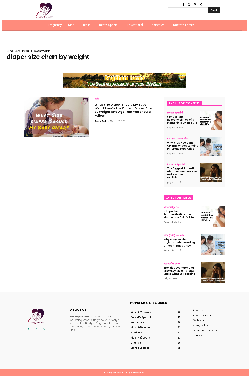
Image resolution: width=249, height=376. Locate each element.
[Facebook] (183, 5)
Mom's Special (175, 112)
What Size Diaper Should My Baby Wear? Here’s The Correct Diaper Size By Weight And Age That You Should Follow (123, 110)
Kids (97, 98)
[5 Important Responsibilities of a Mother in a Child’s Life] (211, 120)
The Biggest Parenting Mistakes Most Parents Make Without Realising (182, 173)
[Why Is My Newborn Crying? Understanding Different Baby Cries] (211, 146)
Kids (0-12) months (177, 138)
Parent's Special (176, 164)
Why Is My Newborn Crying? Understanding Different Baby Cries (182, 146)
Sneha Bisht (101, 121)
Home (10, 50)
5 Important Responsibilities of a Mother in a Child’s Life (182, 120)
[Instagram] (189, 5)
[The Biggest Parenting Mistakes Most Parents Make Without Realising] (211, 172)
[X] (201, 5)
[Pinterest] (195, 5)
